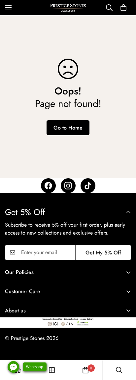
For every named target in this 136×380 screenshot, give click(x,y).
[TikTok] (88, 185)
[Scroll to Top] (124, 345)
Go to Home (68, 128)
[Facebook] (48, 185)
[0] (123, 7)
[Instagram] (68, 185)
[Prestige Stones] (68, 7)
